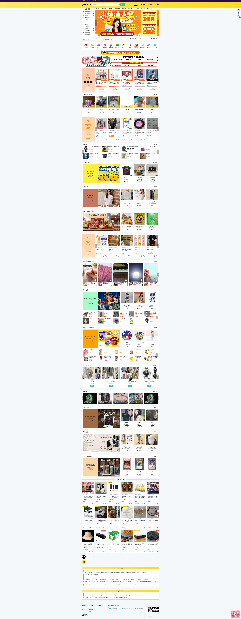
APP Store (155, 608)
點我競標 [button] (126, 181)
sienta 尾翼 (111, 557)
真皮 (99, 557)
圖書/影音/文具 (86, 15)
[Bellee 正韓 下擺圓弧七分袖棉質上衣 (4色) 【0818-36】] (117, 376)
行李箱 (88, 562)
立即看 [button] (90, 175)
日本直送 (98, 9)
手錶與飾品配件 (86, 22)
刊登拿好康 (149, 9)
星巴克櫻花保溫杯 (155, 557)
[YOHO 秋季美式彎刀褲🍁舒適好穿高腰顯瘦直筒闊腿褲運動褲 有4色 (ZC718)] (98, 370)
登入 (135, 4)
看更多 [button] (90, 200)
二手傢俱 (94, 557)
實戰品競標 (154, 162)
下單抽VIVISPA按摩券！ (105, 38)
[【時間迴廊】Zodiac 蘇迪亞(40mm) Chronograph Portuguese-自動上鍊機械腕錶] (155, 376)
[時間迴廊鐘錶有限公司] (149, 379)
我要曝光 (88, 85)
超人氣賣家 (117, 9)
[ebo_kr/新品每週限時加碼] (130, 379)
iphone (139, 557)
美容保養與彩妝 (86, 26)
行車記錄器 (148, 562)
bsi (84, 615)
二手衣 (105, 562)
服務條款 (145, 616)
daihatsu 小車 (146, 557)
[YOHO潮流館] (92, 379)
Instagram (91, 615)
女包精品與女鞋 (86, 19)
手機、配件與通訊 (86, 34)
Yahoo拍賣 (86, 4)
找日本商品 (154, 289)
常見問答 (91, 608)
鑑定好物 (104, 9)
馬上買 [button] (127, 229)
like (103, 139)
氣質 (133, 557)
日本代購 (143, 9)
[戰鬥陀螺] (152, 64)
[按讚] (96, 280)
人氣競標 (124, 9)
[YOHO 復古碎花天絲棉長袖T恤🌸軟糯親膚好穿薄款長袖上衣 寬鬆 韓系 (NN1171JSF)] (89, 373)
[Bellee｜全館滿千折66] (111, 379)
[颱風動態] (126, 58)
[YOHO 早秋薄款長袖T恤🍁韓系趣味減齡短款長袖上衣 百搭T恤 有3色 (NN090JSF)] (98, 376)
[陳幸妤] (139, 64)
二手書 (141, 562)
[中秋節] (152, 58)
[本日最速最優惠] (235, 614)
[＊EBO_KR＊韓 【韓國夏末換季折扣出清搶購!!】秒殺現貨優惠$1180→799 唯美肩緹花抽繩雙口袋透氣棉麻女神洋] (136, 376)
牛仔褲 (136, 562)
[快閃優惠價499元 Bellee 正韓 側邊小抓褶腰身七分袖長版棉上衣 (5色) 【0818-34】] (108, 373)
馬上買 (155, 211)
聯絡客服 (91, 609)
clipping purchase (106, 139)
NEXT (158, 105)
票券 (100, 562)
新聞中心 (83, 608)
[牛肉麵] (126, 64)
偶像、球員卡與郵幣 (87, 11)
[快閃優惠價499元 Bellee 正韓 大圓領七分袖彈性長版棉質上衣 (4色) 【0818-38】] (117, 370)
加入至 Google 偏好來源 (238, 13)
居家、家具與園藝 (86, 28)
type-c (124, 557)
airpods (94, 562)
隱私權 (149, 616)
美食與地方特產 (86, 39)
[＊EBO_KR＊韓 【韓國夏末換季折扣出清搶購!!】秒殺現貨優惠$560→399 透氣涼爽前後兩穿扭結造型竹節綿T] (127, 373)
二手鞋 (123, 562)
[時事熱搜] (120, 53)
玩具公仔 (130, 9)
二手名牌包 (129, 562)
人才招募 (98, 608)
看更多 (155, 94)
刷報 (83, 557)
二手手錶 (118, 557)
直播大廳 (155, 391)
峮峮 (88, 557)
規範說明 (133, 578)
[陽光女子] (114, 58)
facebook (89, 615)
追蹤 (92, 385)
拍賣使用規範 (153, 616)
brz (129, 557)
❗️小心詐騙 (136, 9)
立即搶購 (101, 88)
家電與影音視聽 (86, 37)
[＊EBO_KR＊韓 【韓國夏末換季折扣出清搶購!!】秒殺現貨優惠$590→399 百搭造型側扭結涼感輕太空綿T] (136, 370)
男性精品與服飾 (86, 24)
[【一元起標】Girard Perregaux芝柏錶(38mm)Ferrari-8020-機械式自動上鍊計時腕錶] (155, 370)
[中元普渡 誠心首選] (127, 23)
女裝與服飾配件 (86, 17)
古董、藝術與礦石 (86, 13)
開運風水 (111, 562)
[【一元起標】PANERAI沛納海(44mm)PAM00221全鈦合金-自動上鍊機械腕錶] (146, 373)
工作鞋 (104, 557)
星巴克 (117, 562)
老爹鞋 (154, 562)
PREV (83, 105)
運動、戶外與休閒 (86, 30)
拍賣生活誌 (110, 9)
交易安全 (157, 616)
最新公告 (91, 611)
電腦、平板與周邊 (86, 32)
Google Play (155, 611)
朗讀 (238, 10)
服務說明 (83, 609)
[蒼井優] (139, 58)
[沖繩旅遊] (114, 64)
